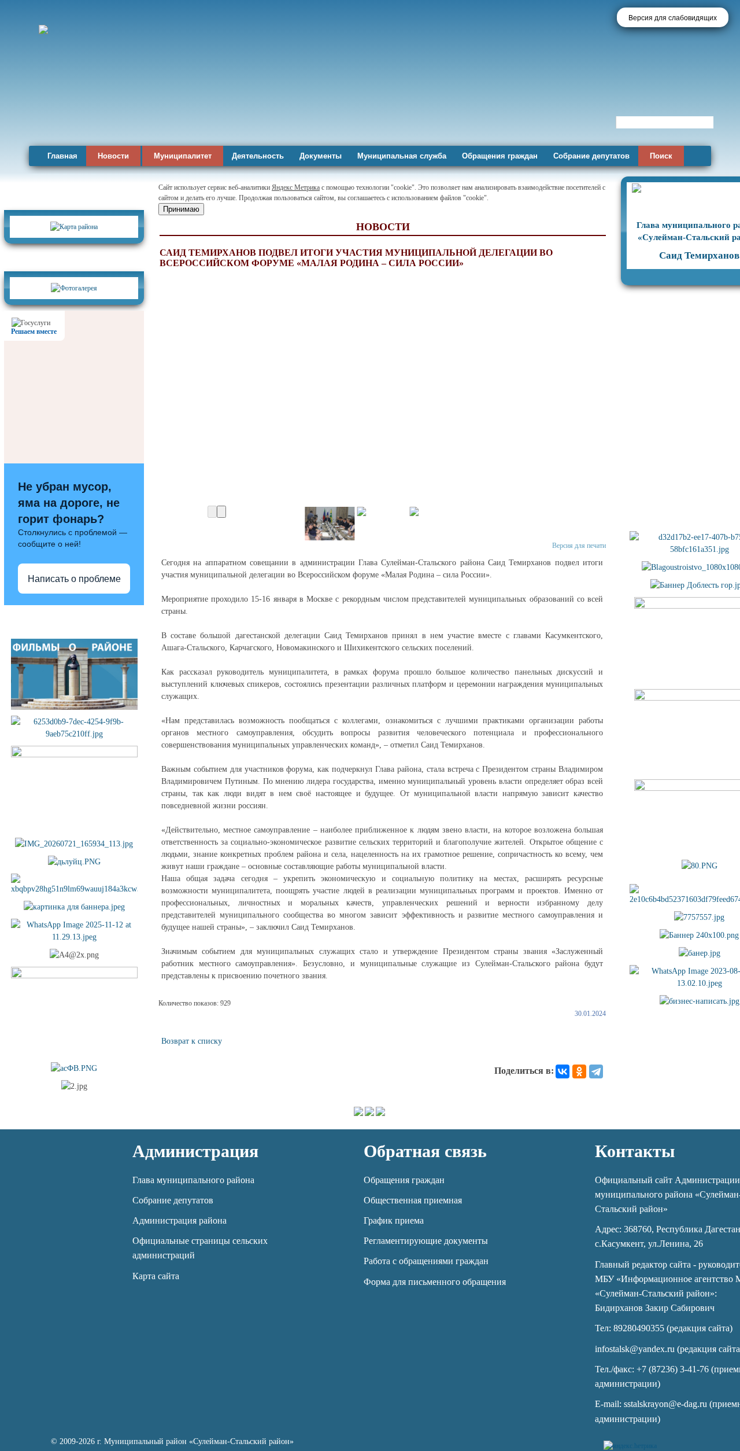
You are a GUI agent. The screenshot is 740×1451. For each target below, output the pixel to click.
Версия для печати (579, 546)
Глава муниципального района (193, 1180)
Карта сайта (155, 1276)
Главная (62, 156)
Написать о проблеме (74, 579)
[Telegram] (596, 1071)
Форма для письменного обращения (435, 1282)
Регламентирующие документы (426, 1241)
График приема (394, 1220)
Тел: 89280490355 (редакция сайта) (663, 1328)
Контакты (635, 1151)
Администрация (195, 1151)
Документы (320, 156)
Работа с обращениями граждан (426, 1261)
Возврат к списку (191, 1041)
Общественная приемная (413, 1200)
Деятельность (258, 156)
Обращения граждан (500, 156)
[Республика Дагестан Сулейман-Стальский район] (331, 108)
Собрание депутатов (591, 156)
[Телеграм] (667, 1439)
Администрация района (179, 1220)
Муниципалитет (183, 156)
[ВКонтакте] (562, 1071)
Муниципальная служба (401, 156)
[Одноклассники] (579, 1071)
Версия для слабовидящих (672, 18)
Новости (113, 156)
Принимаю (181, 209)
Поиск (661, 156)
